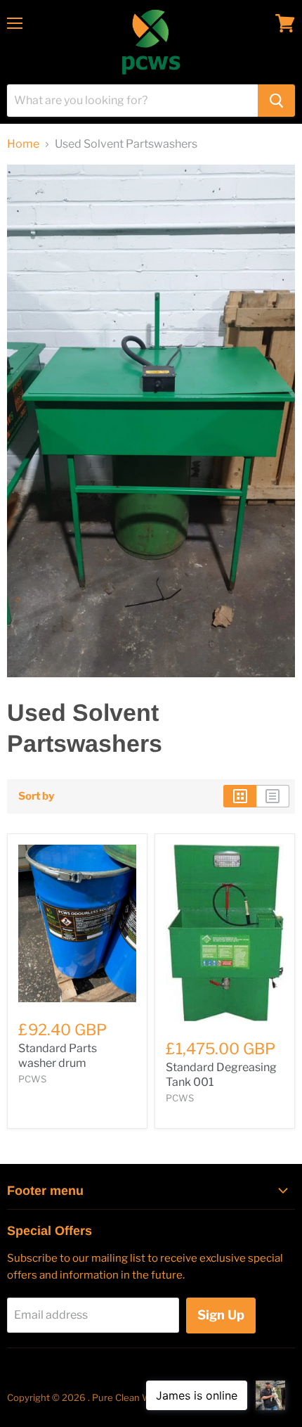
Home (23, 144)
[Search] (276, 100)
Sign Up (220, 1314)
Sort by (36, 796)
